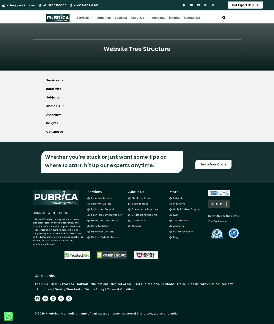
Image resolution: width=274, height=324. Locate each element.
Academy (158, 17)
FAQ (137, 284)
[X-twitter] (213, 5)
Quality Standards (68, 289)
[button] (126, 80)
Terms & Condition (121, 289)
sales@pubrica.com (21, 5)
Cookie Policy (198, 284)
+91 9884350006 (54, 5)
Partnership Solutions (158, 284)
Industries (104, 17)
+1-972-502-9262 (86, 5)
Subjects (120, 17)
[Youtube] (191, 5)
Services (82, 17)
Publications (99, 284)
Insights (174, 17)
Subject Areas (121, 284)
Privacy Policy (94, 289)
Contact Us (192, 17)
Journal (82, 284)
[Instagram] (206, 5)
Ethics (181, 284)
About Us (137, 17)
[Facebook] (184, 5)
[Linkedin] (198, 5)
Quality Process (62, 284)
